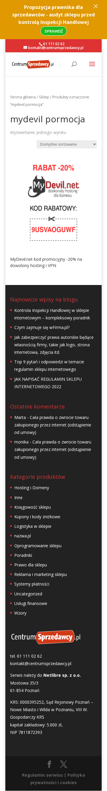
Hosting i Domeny (31, 487)
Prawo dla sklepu (30, 565)
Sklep (44, 97)
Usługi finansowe (30, 603)
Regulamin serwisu (42, 775)
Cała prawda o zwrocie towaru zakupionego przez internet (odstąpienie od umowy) (52, 424)
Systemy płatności (31, 584)
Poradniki (23, 555)
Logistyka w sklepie (32, 526)
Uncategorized (28, 594)
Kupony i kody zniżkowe (37, 516)
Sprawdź (54, 31)
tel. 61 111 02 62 (26, 656)
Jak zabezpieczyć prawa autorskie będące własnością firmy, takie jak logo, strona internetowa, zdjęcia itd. (54, 344)
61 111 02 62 (53, 43)
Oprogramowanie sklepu (38, 545)
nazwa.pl (22, 536)
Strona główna (23, 97)
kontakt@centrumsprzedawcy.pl (40, 663)
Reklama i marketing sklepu (40, 574)
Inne (18, 497)
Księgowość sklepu (32, 507)
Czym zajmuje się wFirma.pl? (42, 327)
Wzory (20, 613)
